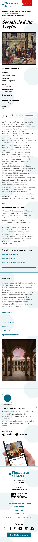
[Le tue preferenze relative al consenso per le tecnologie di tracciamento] (36, 406)
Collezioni (11, 11)
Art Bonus (6, 331)
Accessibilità (19, 507)
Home (4, 11)
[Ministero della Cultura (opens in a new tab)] (19, 495)
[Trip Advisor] (32, 528)
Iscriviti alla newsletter (19, 535)
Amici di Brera (8, 323)
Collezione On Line (23, 11)
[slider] (16, 115)
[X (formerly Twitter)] (15, 528)
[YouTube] (20, 528)
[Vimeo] (26, 528)
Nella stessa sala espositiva (13, 262)
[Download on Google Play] (21, 434)
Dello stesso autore (10, 254)
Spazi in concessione (10, 335)
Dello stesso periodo (10, 258)
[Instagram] (5, 528)
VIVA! (30, 517)
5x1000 (5, 327)
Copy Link (20, 16)
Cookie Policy (19, 513)
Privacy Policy (19, 510)
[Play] (12, 115)
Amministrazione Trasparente (19, 504)
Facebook (10, 16)
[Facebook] (10, 528)
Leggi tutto (6, 312)
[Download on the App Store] (7, 434)
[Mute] (23, 115)
